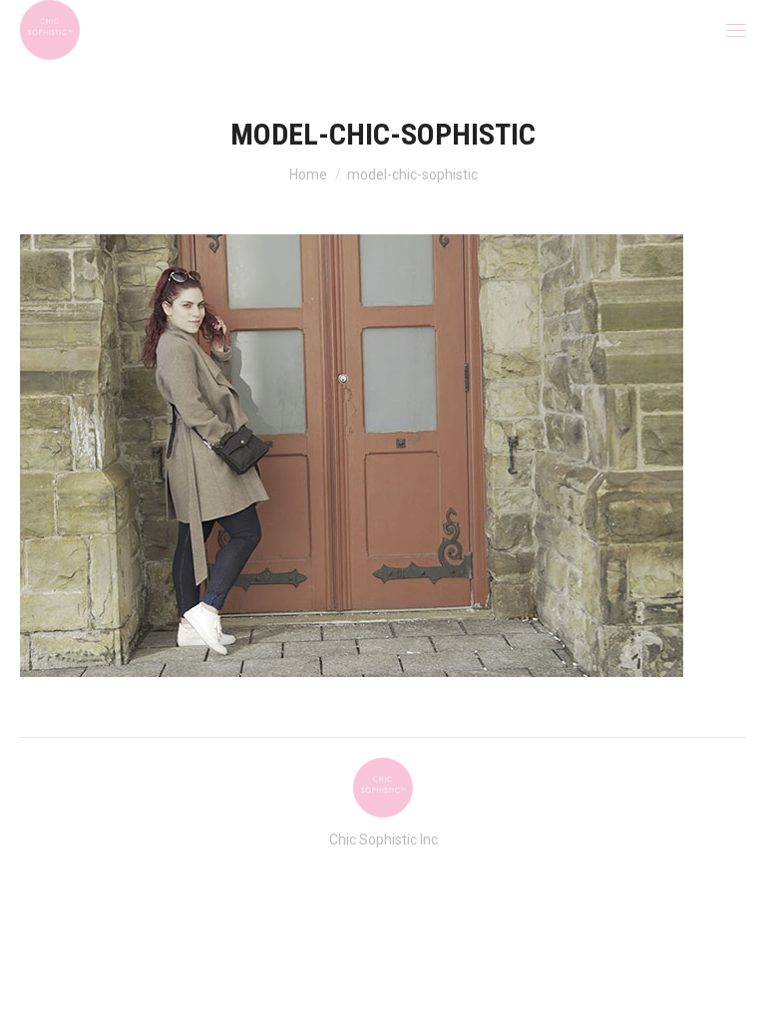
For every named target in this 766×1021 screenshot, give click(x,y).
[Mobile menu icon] (736, 30)
